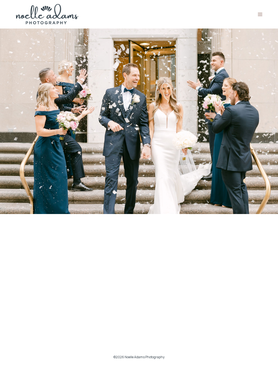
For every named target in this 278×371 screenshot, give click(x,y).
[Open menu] (260, 14)
